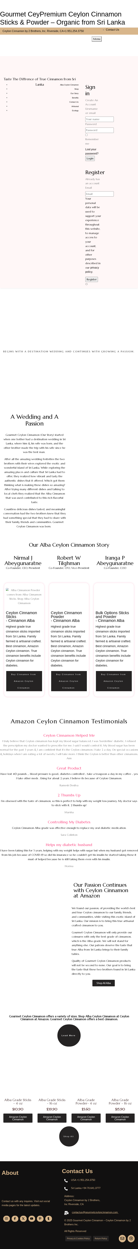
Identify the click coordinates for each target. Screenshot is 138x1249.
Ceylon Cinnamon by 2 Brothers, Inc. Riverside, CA (33, 31)
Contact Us (112, 29)
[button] (69, 1035)
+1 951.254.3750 (74, 31)
